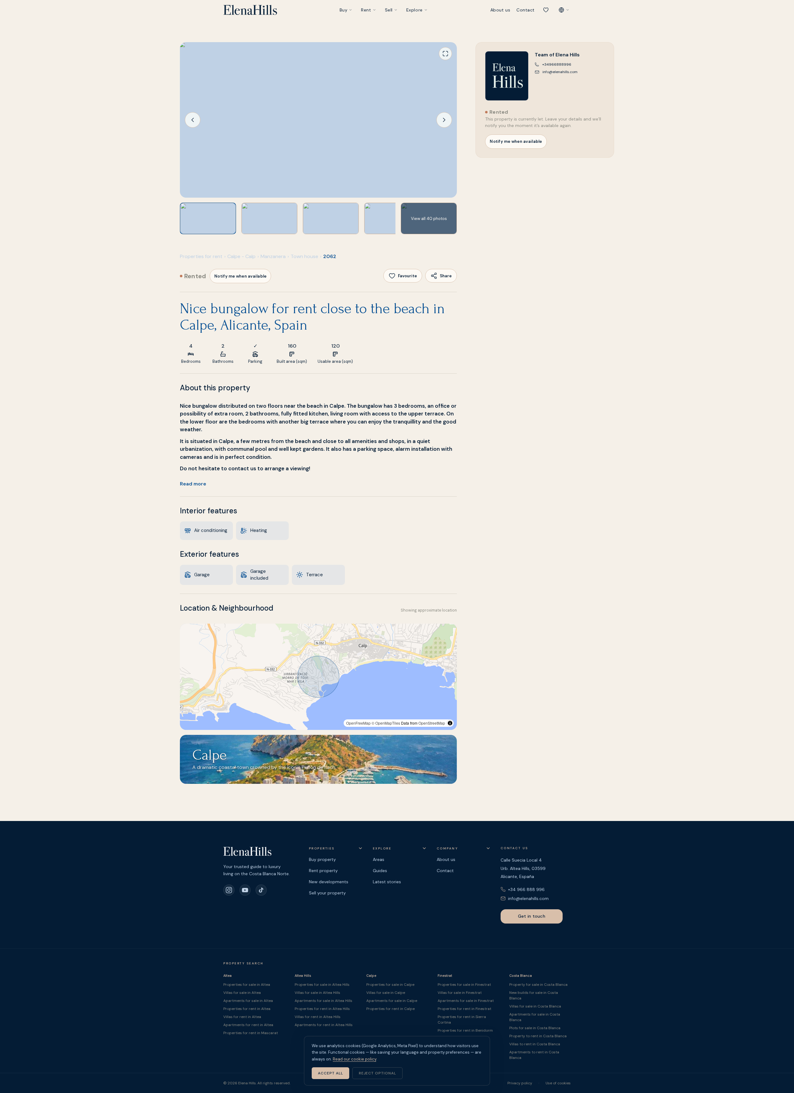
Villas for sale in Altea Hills (317, 992)
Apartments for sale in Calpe (391, 1000)
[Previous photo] (192, 120)
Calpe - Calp (241, 256)
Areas (378, 859)
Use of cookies (558, 1083)
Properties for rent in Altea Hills (322, 1008)
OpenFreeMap (358, 723)
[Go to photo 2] (269, 218)
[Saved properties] (546, 10)
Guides (380, 870)
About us (500, 10)
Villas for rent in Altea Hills (318, 1016)
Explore (414, 10)
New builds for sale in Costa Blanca (533, 995)
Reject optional (377, 1073)
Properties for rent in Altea (246, 1008)
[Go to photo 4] (392, 218)
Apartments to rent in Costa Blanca (534, 1055)
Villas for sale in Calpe (385, 992)
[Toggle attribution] (450, 723)
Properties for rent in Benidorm (465, 1030)
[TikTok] (261, 890)
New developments (328, 881)
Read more (193, 484)
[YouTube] (245, 890)
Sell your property (327, 893)
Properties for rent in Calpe (390, 1008)
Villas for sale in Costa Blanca (535, 1006)
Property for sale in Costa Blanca (538, 984)
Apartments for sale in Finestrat (466, 1000)
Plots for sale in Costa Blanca (534, 1027)
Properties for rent (201, 256)
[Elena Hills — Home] (250, 10)
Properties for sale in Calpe (390, 984)
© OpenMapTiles (386, 723)
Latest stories (387, 881)
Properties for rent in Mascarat (250, 1032)
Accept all (330, 1073)
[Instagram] (228, 890)
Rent (366, 10)
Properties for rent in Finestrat (464, 1008)
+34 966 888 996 (526, 889)
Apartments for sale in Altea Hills (323, 1000)
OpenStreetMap (431, 723)
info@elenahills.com (528, 898)
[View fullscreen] (445, 53)
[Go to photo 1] (208, 218)
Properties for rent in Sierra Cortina (462, 1019)
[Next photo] (444, 120)
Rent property (323, 870)
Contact (525, 10)
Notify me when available (240, 276)
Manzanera (273, 256)
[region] (318, 677)
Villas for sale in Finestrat (460, 992)
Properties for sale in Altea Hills (322, 984)
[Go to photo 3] (331, 218)
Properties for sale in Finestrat (464, 984)
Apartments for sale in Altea (248, 1000)
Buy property (322, 859)
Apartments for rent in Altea (248, 1024)
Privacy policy (519, 1083)
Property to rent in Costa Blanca (538, 1036)
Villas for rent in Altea (242, 1016)
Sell (389, 10)
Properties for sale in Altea (246, 984)
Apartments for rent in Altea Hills (324, 1024)
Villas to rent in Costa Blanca (534, 1044)
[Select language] (564, 10)
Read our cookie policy (354, 1059)
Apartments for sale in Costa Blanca (534, 1017)
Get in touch (531, 916)
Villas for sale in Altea (242, 992)
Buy (344, 10)
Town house (304, 256)
